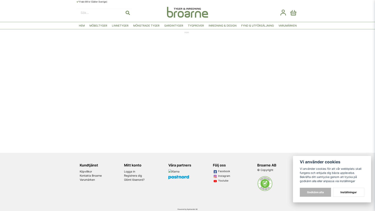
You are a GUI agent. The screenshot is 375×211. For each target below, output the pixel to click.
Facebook (224, 171)
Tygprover (196, 25)
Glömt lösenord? (134, 179)
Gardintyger (173, 25)
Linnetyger (120, 25)
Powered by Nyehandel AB (187, 209)
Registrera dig (133, 175)
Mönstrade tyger (146, 25)
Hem (82, 25)
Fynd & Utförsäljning (257, 25)
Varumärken (288, 25)
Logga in (129, 171)
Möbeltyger (98, 25)
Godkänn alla (315, 192)
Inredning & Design (223, 25)
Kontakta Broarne (91, 175)
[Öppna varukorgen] (293, 13)
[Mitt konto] (283, 13)
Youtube (223, 180)
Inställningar (348, 192)
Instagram (224, 175)
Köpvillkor (86, 171)
